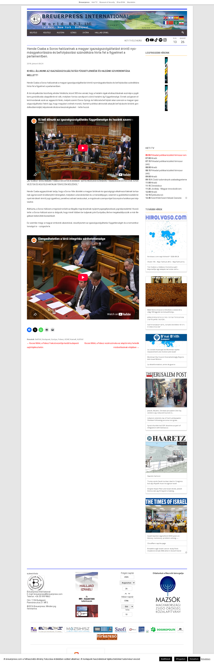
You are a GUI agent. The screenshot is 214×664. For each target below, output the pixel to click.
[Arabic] (176, 22)
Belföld (33, 33)
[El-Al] (50, 632)
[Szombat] (141, 632)
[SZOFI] (120, 632)
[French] (165, 22)
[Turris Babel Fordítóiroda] (103, 632)
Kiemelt (73, 339)
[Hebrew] (171, 17)
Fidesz (61, 339)
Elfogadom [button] (180, 659)
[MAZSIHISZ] (78, 632)
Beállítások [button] (165, 659)
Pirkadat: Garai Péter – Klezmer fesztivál (164, 80)
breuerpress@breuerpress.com (48, 594)
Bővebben (205, 659)
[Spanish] (176, 17)
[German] (181, 17)
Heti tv (149, 148)
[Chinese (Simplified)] (171, 22)
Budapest (46, 339)
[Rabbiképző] (147, 632)
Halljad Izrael (102, 33)
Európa (54, 339)
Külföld (47, 33)
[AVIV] (34, 632)
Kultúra (60, 33)
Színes (73, 33)
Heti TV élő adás (133, 40)
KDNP (67, 339)
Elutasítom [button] (194, 659)
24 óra (86, 33)
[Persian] (181, 22)
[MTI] (132, 632)
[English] (165, 17)
